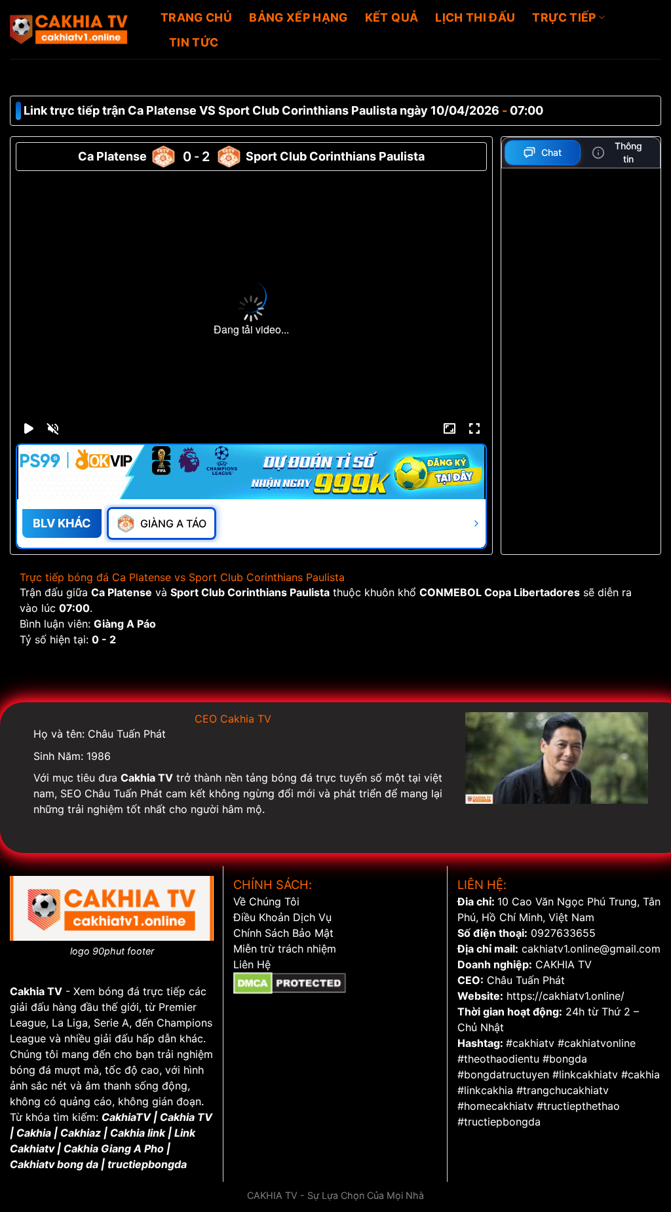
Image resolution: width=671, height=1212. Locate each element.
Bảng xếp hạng (298, 17)
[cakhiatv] (75, 29)
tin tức (193, 42)
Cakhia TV (36, 991)
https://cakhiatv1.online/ (565, 995)
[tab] (543, 152)
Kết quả (391, 17)
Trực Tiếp (564, 17)
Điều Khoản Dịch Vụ (282, 917)
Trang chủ (196, 17)
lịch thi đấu (475, 17)
